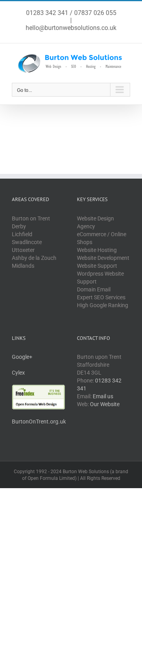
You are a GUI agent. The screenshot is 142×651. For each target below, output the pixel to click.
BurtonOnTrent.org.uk (39, 421)
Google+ (22, 357)
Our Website (105, 404)
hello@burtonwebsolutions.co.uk (71, 28)
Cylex (18, 372)
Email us (103, 396)
